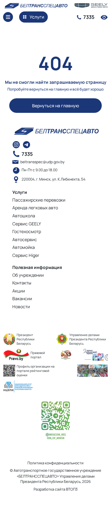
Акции (18, 291)
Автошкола (23, 216)
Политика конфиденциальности (55, 463)
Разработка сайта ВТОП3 (56, 489)
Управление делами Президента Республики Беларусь (87, 339)
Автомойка (23, 247)
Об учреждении (28, 275)
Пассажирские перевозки (38, 200)
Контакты (21, 283)
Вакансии (22, 298)
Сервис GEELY (26, 224)
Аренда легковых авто (35, 208)
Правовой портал (38, 355)
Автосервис (24, 239)
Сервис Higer (25, 255)
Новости (21, 306)
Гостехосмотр (26, 231)
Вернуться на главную (55, 106)
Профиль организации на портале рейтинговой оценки (36, 370)
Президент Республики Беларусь (26, 339)
